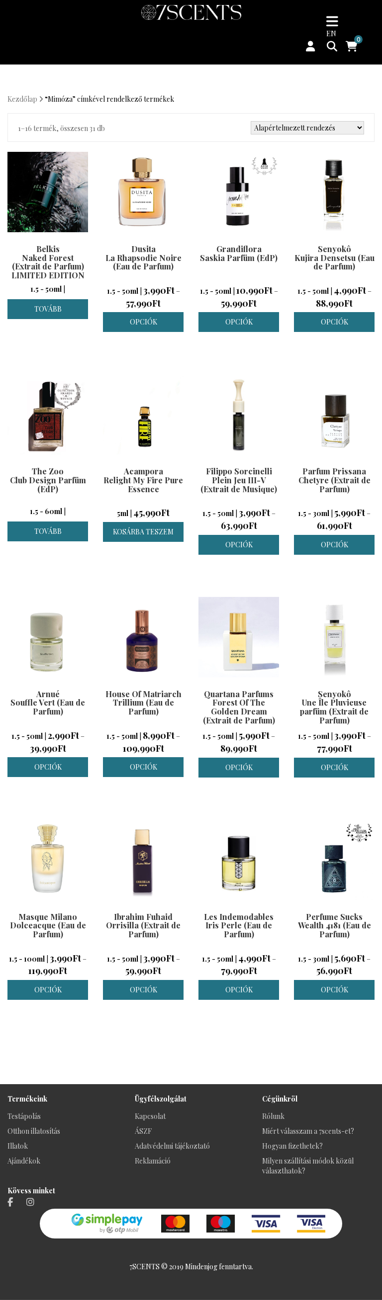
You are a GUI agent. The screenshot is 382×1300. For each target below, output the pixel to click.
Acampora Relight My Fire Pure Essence (143, 480)
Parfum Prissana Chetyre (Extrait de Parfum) (334, 480)
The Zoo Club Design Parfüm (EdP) (48, 480)
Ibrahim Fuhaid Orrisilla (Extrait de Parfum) (143, 925)
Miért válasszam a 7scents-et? (308, 1131)
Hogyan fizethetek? (292, 1146)
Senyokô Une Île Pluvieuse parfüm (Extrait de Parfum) (334, 707)
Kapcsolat (150, 1116)
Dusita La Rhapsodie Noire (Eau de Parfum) (143, 257)
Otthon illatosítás (33, 1131)
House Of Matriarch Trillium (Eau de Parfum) (143, 702)
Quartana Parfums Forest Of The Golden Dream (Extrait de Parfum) (239, 707)
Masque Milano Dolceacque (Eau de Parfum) (48, 925)
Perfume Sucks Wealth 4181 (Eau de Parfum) (334, 925)
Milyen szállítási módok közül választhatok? (308, 1165)
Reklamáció (153, 1161)
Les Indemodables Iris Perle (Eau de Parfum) (239, 925)
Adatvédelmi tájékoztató (172, 1146)
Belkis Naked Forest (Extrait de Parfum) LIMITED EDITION (48, 262)
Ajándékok (23, 1161)
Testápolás (24, 1116)
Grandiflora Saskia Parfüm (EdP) (239, 253)
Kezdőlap (22, 99)
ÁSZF (143, 1131)
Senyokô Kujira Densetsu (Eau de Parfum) (334, 257)
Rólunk (273, 1116)
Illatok (17, 1146)
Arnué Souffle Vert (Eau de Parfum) (47, 702)
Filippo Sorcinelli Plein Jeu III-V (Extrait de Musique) (238, 480)
